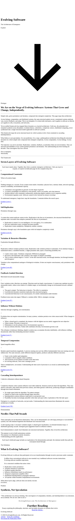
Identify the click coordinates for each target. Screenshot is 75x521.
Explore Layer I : (6, 201)
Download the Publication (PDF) (11, 518)
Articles (3, 517)
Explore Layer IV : (6, 300)
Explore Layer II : (6, 233)
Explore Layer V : (6, 335)
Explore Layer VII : (7, 406)
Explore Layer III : (6, 267)
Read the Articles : (37, 510)
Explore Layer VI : (6, 370)
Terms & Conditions (13, 517)
